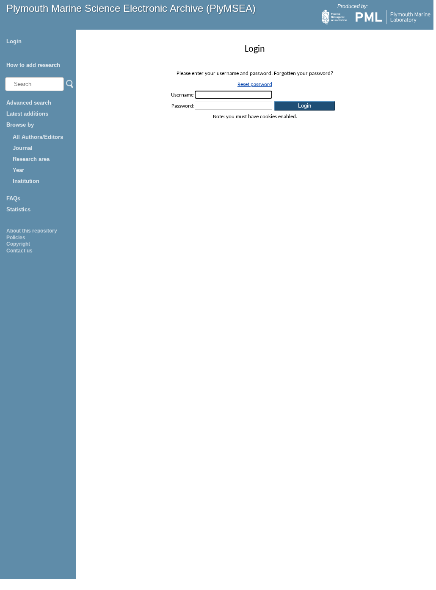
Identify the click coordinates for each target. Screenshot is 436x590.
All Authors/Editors (38, 137)
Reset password (254, 84)
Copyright (18, 244)
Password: (182, 106)
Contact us (19, 251)
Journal (23, 148)
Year (18, 170)
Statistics (18, 209)
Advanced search (28, 103)
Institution (26, 181)
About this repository (31, 231)
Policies (15, 238)
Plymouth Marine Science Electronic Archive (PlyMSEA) (131, 8)
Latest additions (27, 114)
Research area (31, 159)
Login (14, 41)
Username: (183, 95)
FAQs (13, 198)
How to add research (33, 65)
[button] (304, 106)
